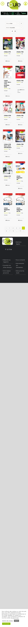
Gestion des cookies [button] (7, 620)
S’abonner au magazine (7, 261)
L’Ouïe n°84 (7, 115)
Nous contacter (20, 260)
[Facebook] (5, 249)
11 (20, 231)
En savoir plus (15, 618)
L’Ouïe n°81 (7, 52)
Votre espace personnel (6, 272)
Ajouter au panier (19, 91)
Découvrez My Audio (20, 272)
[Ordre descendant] (21, 23)
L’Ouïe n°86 (20, 144)
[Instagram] (9, 249)
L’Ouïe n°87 (7, 176)
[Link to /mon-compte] (25, 3)
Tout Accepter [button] (6, 623)
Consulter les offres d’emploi (7, 266)
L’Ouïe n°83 (20, 80)
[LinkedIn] (11, 249)
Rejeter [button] (16, 620)
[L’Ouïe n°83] (20, 72)
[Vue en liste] (15, 31)
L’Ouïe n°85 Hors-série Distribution (7, 146)
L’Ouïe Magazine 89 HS (19, 209)
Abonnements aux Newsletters (20, 265)
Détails (8, 61)
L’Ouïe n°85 (20, 115)
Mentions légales (18, 243)
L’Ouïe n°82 (20, 52)
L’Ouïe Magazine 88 (19, 177)
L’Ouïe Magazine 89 (7, 209)
